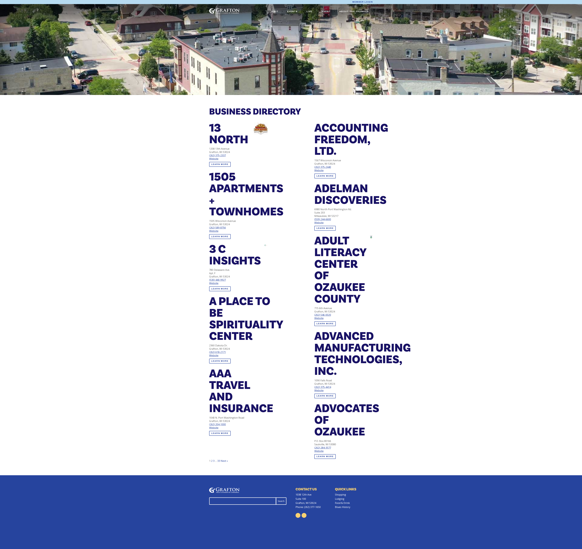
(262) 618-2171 (217, 352)
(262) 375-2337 (217, 155)
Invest (326, 11)
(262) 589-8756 (217, 227)
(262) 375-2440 (322, 167)
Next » (224, 461)
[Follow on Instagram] (304, 515)
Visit (275, 11)
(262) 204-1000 (217, 424)
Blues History (342, 507)
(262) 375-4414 (322, 387)
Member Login (362, 2)
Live (309, 11)
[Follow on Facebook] (298, 515)
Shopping (340, 494)
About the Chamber (354, 11)
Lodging (339, 499)
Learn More (220, 164)
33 (218, 461)
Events (292, 11)
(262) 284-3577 (322, 447)
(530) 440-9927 (217, 280)
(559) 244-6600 (322, 219)
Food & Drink (342, 503)
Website (213, 158)
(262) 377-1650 (312, 507)
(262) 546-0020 (322, 315)
